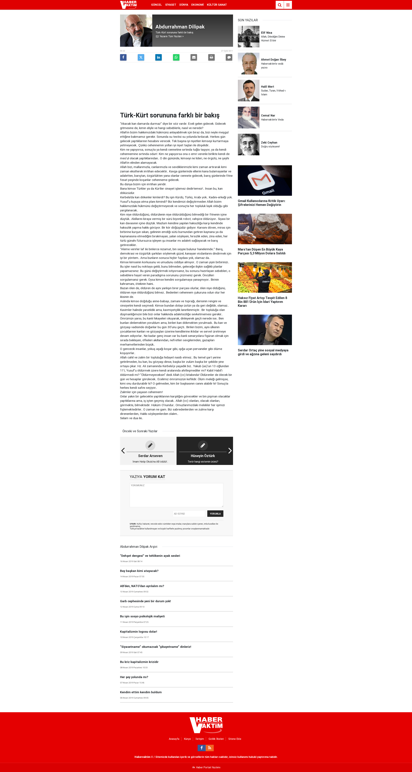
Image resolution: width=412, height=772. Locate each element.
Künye (187, 738)
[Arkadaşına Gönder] (194, 57)
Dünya (183, 4)
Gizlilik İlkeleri (216, 738)
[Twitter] (141, 57)
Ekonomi (197, 4)
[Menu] (288, 5)
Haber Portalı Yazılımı (208, 767)
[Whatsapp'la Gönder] (176, 57)
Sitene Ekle (234, 738)
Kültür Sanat (217, 4)
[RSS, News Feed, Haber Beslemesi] (210, 748)
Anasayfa (174, 738)
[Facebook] (123, 57)
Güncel (156, 4)
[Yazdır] (211, 57)
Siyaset (170, 4)
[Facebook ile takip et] (202, 748)
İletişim (200, 738)
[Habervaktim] (128, 4)
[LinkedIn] (158, 57)
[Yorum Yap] (229, 57)
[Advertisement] (176, 87)
